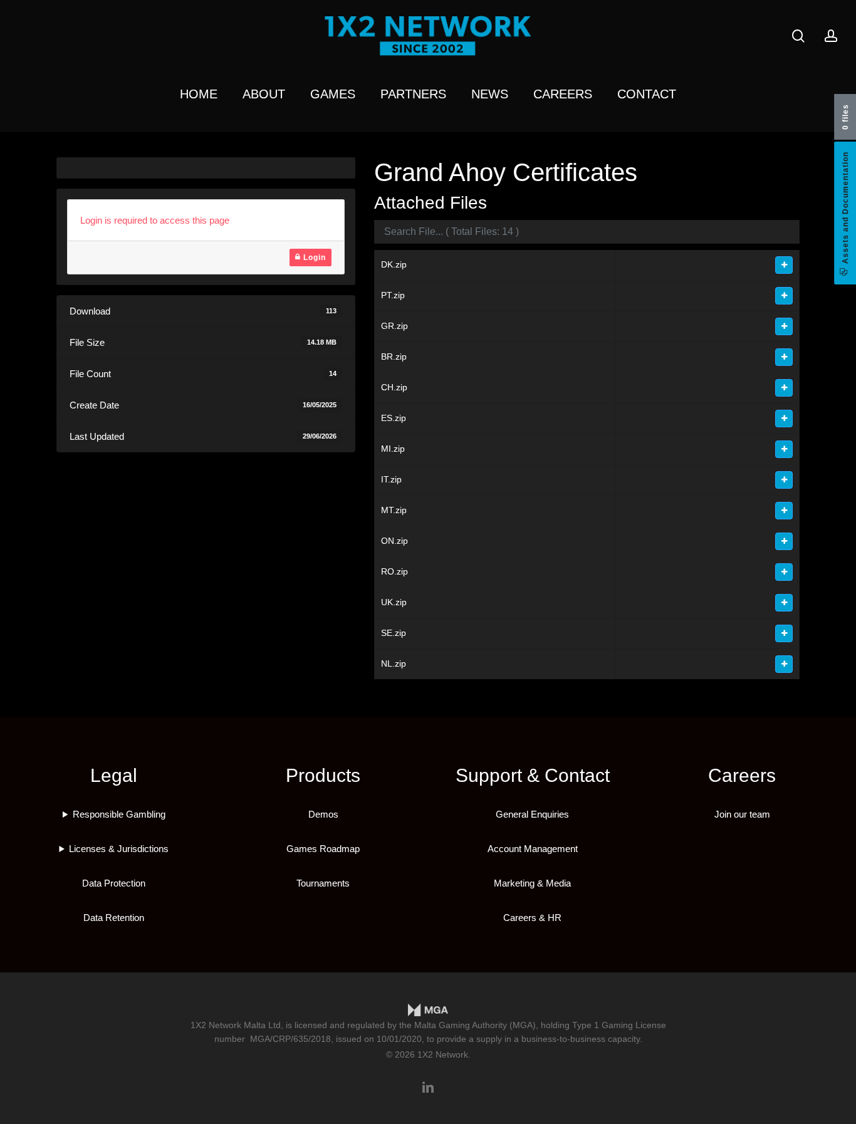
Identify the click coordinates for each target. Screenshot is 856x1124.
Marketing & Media (532, 883)
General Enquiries (532, 814)
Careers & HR (532, 917)
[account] (830, 36)
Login (313, 257)
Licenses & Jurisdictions (119, 848)
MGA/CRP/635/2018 (290, 1039)
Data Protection (113, 883)
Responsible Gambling (119, 814)
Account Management (533, 848)
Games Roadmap (323, 848)
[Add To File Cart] (784, 265)
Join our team (742, 814)
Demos (323, 814)
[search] (798, 36)
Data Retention (113, 917)
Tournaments (323, 883)
